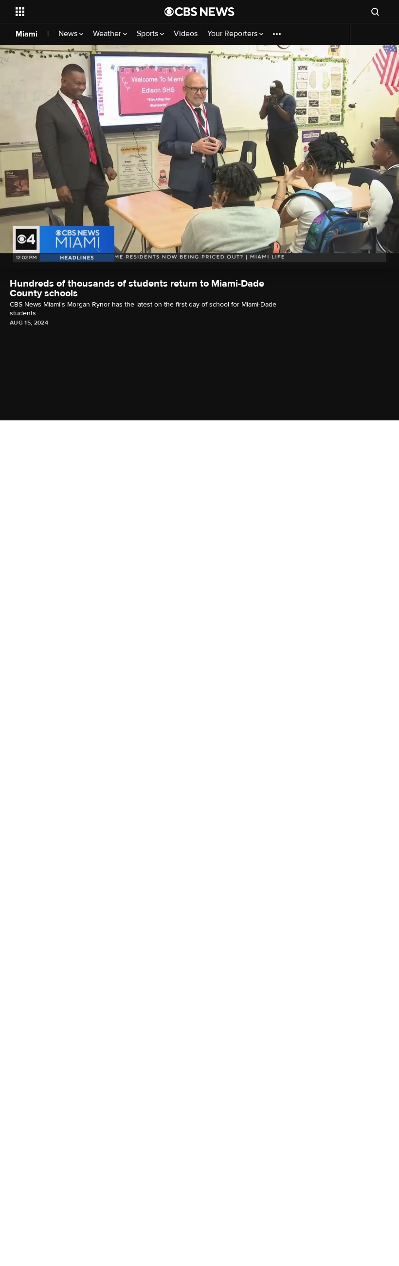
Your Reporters (233, 33)
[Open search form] (375, 11)
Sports (148, 33)
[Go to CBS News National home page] (199, 12)
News (68, 33)
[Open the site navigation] (77, 11)
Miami (26, 34)
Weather (108, 33)
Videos (186, 33)
